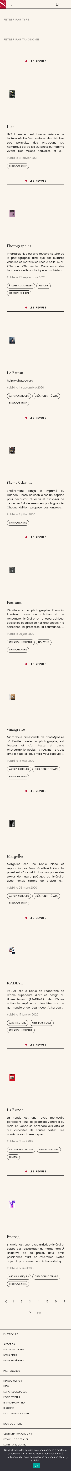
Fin (39, 1313)
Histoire (43, 285)
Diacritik (8, 1408)
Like (10, 126)
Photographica (19, 245)
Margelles (15, 856)
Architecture (17, 1023)
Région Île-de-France (15, 1439)
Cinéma (13, 1157)
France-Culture (13, 1380)
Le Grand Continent (15, 1402)
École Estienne (12, 1397)
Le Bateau (15, 372)
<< (5, 1301)
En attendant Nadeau (16, 1413)
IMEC (6, 1386)
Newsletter (10, 1355)
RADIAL (15, 983)
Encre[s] (14, 1236)
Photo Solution (19, 483)
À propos (9, 1344)
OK (36, 1465)
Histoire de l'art (19, 293)
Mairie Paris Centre (14, 1444)
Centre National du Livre (18, 1433)
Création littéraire (46, 396)
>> (30, 1313)
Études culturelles (21, 285)
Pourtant (14, 602)
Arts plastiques (19, 396)
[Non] (66, 1458)
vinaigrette (16, 729)
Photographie (18, 166)
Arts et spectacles (21, 1149)
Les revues (38, 61)
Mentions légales (13, 1360)
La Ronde (15, 1109)
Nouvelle (43, 642)
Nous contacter (13, 1349)
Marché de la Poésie (15, 1391)
